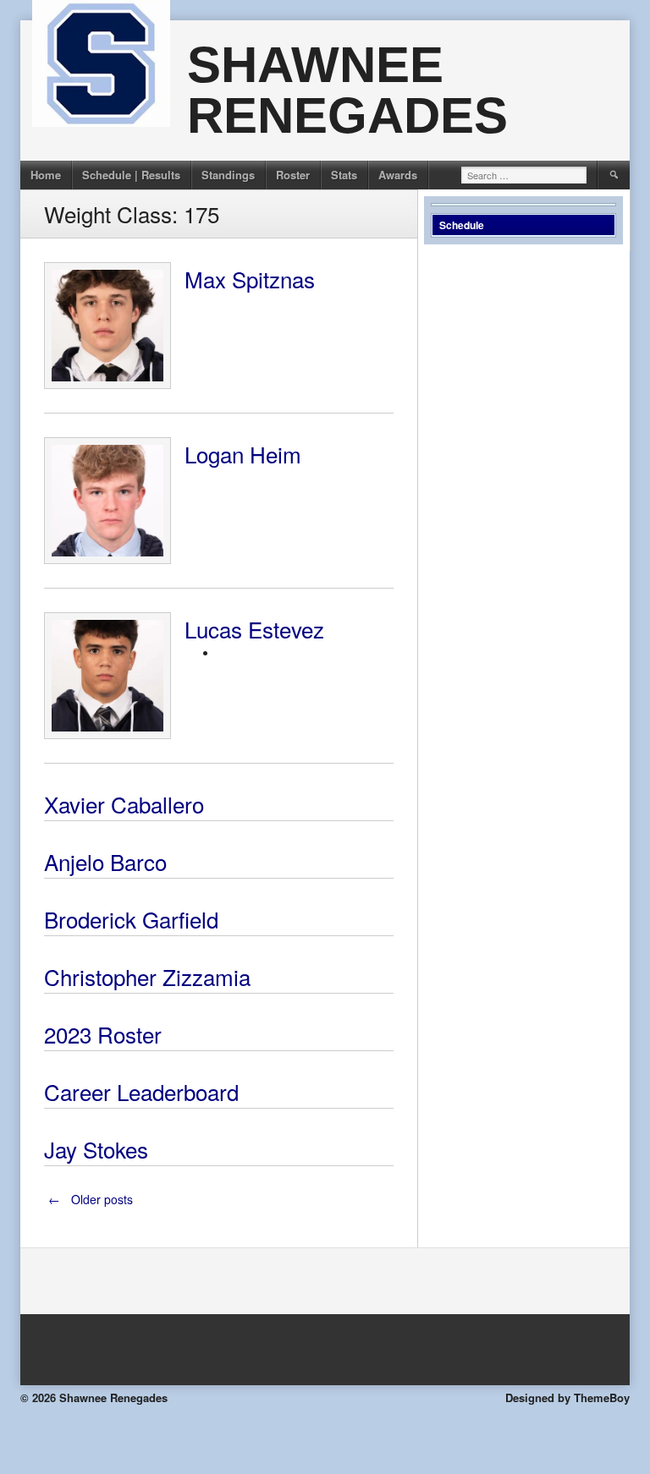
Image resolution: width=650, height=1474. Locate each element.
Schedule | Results (131, 175)
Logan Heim (243, 453)
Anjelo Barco (105, 861)
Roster (293, 175)
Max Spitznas (250, 278)
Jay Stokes (96, 1148)
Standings (228, 175)
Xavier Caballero (124, 803)
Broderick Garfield (131, 918)
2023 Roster (103, 1033)
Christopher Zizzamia (147, 976)
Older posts (90, 1199)
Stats (344, 175)
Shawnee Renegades (347, 90)
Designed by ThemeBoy (567, 1397)
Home (45, 175)
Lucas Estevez (254, 628)
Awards (397, 175)
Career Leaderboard (141, 1091)
